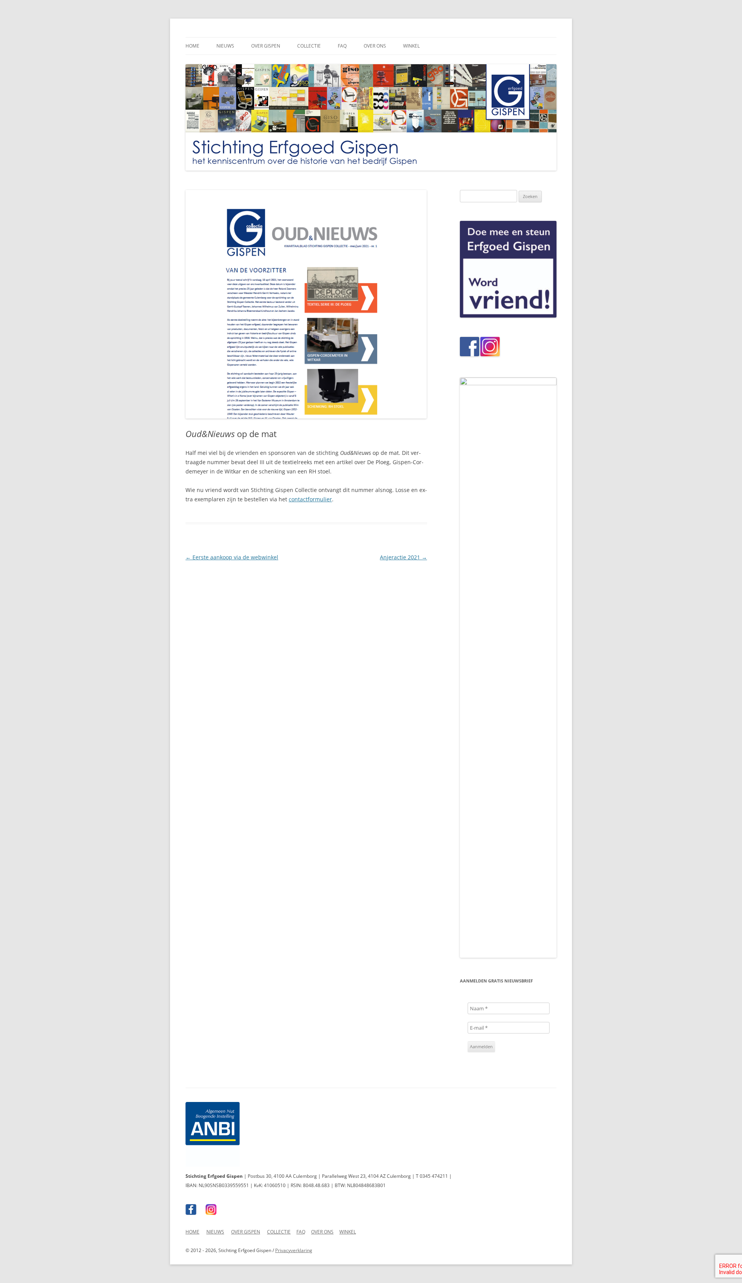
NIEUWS (215, 1231)
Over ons (375, 46)
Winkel (411, 46)
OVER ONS (322, 1231)
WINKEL (347, 1231)
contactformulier (310, 499)
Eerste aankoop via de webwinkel (232, 557)
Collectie (309, 46)
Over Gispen (265, 46)
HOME (192, 1231)
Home (192, 46)
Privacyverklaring (293, 1250)
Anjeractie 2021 (403, 557)
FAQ (342, 46)
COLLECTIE (279, 1231)
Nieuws (225, 46)
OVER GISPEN (245, 1231)
